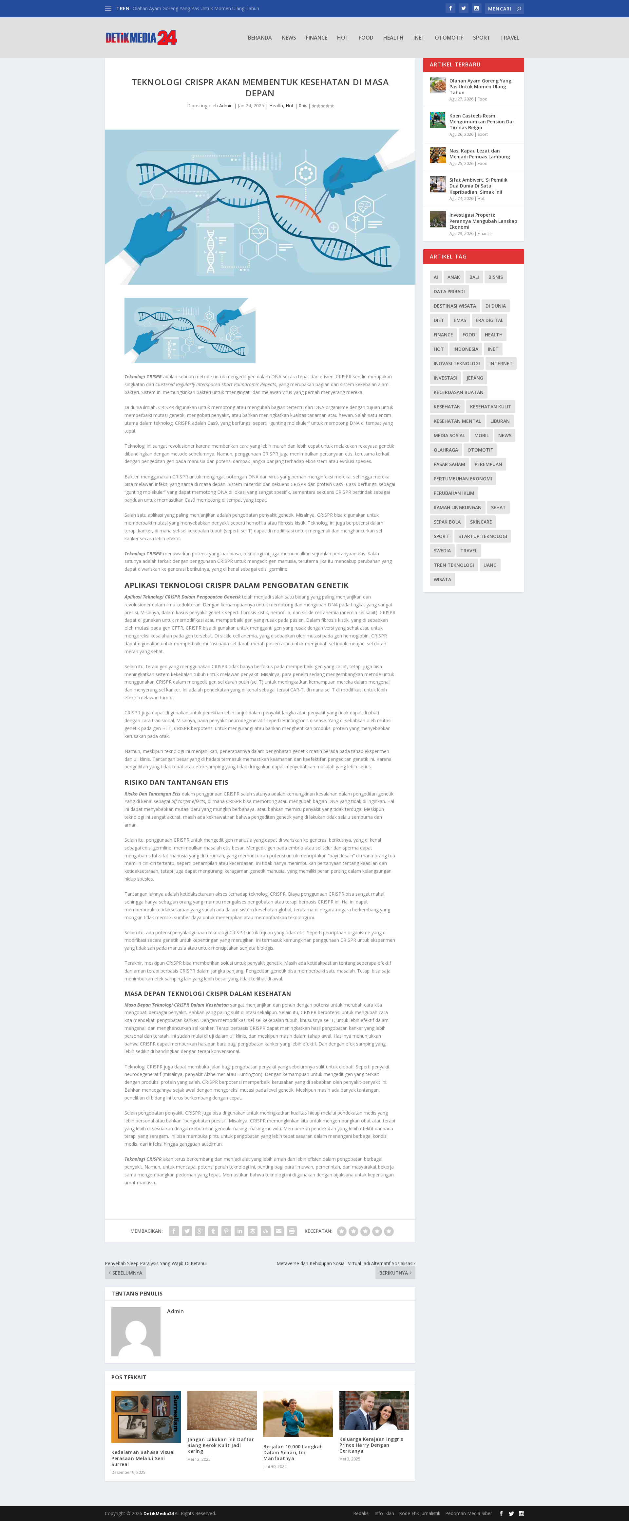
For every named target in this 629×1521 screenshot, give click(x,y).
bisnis (495, 277)
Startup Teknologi (482, 536)
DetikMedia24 (159, 1513)
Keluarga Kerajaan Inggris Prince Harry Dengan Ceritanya (371, 1445)
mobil (481, 435)
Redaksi (361, 1513)
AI (436, 277)
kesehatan (447, 406)
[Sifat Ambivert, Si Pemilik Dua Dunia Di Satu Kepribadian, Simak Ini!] (438, 184)
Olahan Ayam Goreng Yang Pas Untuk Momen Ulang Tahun (196, 8)
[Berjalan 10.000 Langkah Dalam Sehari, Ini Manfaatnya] (298, 1414)
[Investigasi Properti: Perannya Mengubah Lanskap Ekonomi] (438, 219)
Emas (460, 320)
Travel (509, 38)
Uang (490, 565)
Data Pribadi (449, 291)
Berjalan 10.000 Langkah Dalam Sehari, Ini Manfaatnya (293, 1452)
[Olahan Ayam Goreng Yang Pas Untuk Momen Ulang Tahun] (438, 85)
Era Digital (489, 320)
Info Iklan (384, 1513)
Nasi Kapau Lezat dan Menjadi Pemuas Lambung (479, 154)
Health (393, 38)
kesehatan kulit (490, 406)
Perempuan (488, 464)
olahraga (446, 450)
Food (366, 38)
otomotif (480, 450)
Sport (481, 38)
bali (474, 277)
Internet (501, 363)
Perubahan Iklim (454, 493)
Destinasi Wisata (455, 306)
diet (439, 320)
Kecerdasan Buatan (459, 392)
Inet (419, 38)
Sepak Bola (447, 522)
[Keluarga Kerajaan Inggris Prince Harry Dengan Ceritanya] (374, 1410)
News (289, 38)
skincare (481, 522)
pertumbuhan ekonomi (463, 478)
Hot (343, 38)
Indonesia (465, 349)
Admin (226, 105)
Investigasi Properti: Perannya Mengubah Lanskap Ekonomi (483, 221)
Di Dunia (496, 306)
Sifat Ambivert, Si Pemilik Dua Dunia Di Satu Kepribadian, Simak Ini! (478, 186)
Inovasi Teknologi (457, 363)
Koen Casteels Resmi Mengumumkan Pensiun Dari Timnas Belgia (482, 122)
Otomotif (449, 38)
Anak (454, 277)
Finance (316, 38)
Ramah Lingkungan (458, 507)
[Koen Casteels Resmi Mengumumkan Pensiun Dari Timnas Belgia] (438, 120)
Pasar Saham (449, 464)
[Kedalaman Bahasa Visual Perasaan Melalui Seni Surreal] (146, 1417)
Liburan (500, 421)
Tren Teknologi (454, 565)
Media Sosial (449, 435)
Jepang (475, 378)
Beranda (260, 38)
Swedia (442, 550)
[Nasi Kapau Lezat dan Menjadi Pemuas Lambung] (438, 155)
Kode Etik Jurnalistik (419, 1513)
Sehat (498, 507)
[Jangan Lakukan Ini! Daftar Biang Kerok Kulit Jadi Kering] (222, 1410)
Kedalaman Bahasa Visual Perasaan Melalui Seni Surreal (143, 1458)
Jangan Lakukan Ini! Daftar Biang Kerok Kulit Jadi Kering (220, 1445)
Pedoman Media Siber (468, 1513)
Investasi (445, 378)
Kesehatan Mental (457, 421)
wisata (442, 579)
